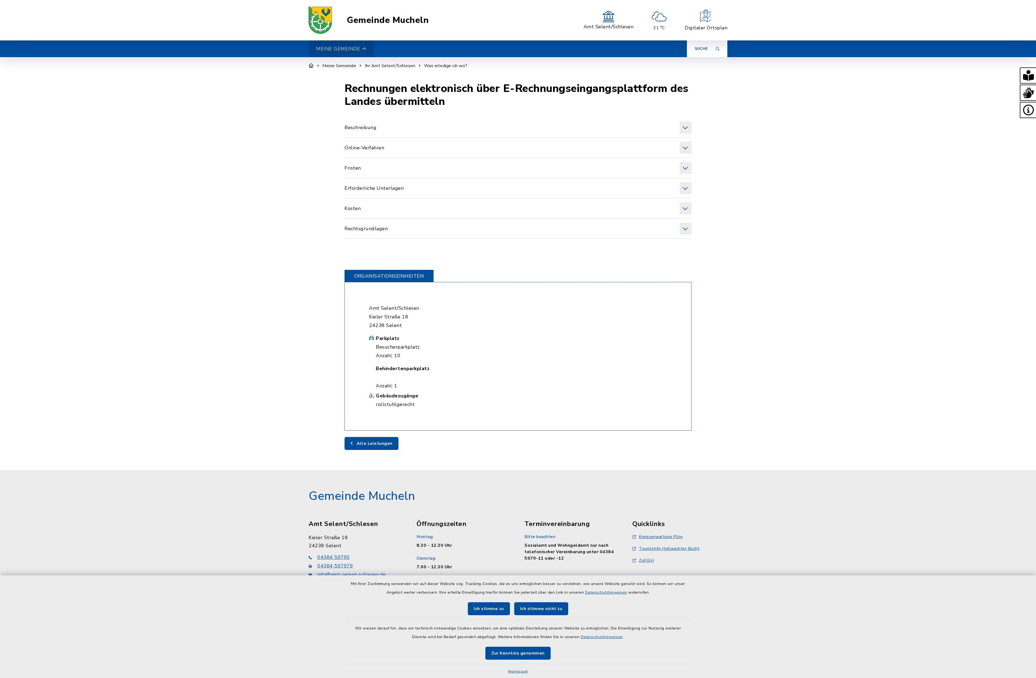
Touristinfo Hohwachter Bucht (669, 549)
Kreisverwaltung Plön (661, 537)
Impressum (518, 671)
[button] (1028, 75)
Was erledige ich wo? (446, 66)
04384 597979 (335, 566)
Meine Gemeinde (339, 66)
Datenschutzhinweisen (606, 592)
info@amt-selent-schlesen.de (351, 574)
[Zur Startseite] (311, 66)
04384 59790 (333, 557)
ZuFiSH (646, 560)
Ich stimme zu (489, 609)
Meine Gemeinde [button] (338, 49)
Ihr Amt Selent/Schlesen (390, 66)
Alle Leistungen (374, 443)
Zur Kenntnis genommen (518, 653)
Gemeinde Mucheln (388, 20)
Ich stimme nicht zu (541, 609)
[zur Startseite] (320, 20)
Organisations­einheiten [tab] (389, 276)
